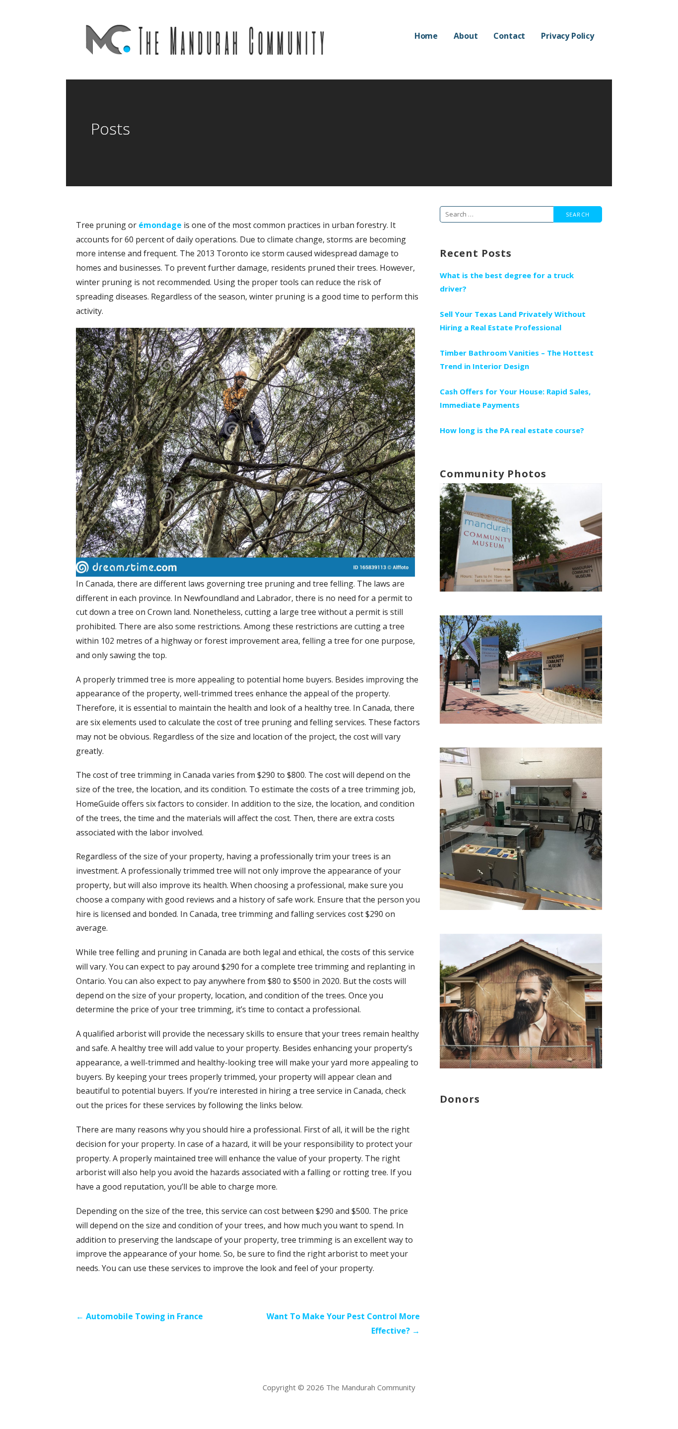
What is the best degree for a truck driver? (507, 282)
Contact (509, 35)
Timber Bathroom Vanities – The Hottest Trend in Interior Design (517, 359)
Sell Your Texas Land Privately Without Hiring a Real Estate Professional (513, 320)
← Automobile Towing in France (139, 1316)
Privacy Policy (567, 35)
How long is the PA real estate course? (512, 430)
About (465, 35)
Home (426, 35)
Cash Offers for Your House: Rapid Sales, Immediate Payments (515, 398)
